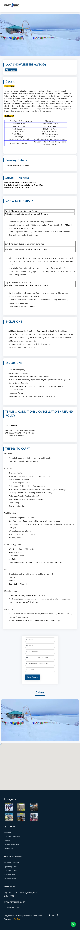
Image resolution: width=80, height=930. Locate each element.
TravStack (17, 919)
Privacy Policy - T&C (11, 845)
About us (7, 832)
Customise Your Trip (12, 837)
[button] (41, 657)
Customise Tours (10, 870)
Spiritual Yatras (10, 879)
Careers (7, 841)
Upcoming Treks (10, 866)
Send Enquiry (32, 677)
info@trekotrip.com (11, 907)
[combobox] (29, 652)
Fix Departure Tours (12, 862)
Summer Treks (10, 875)
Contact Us (8, 849)
